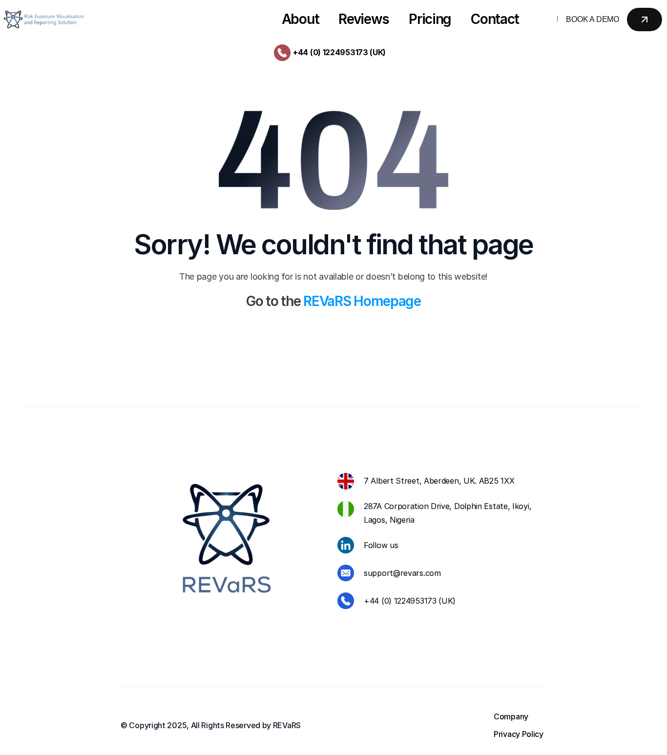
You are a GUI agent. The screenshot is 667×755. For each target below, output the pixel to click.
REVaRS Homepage (362, 301)
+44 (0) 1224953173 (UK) (339, 52)
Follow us (381, 545)
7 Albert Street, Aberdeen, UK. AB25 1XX (439, 481)
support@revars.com (402, 573)
